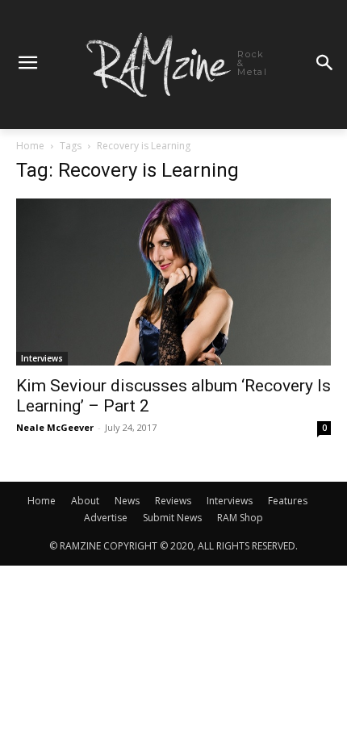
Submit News (172, 517)
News (127, 501)
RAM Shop (240, 517)
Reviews (173, 501)
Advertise (106, 517)
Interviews (42, 358)
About (85, 501)
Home (30, 145)
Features (287, 501)
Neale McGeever (55, 427)
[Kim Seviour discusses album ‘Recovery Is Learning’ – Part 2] (173, 282)
